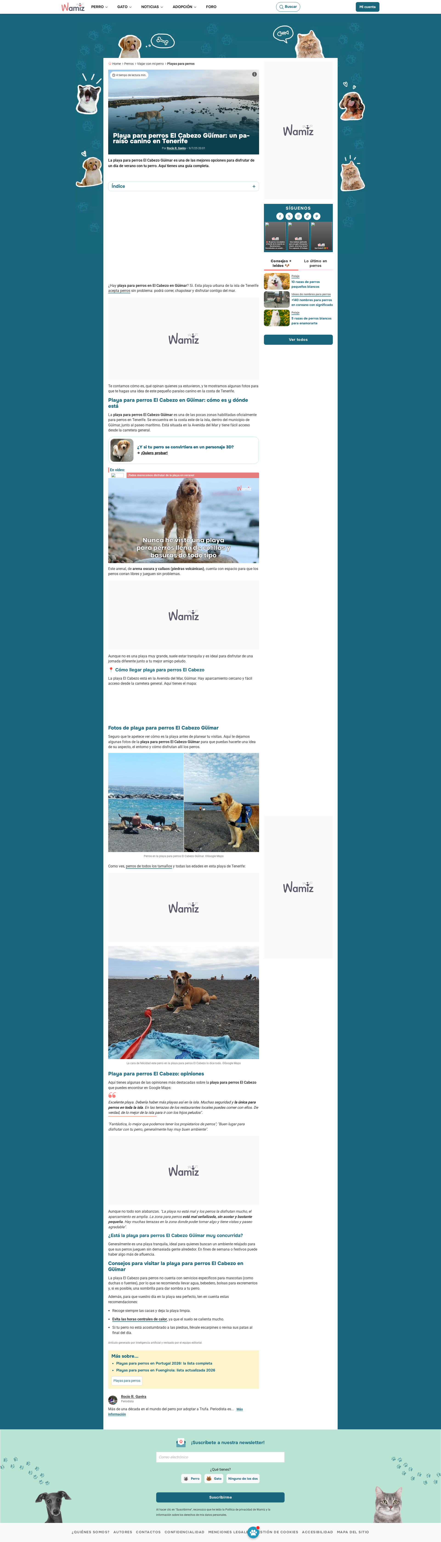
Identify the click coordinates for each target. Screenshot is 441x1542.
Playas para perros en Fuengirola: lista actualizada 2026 (165, 1370)
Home (116, 64)
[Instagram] (298, 216)
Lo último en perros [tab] (315, 263)
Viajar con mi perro (150, 64)
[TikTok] (307, 216)
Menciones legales (230, 1532)
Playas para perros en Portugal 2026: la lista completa (164, 1363)
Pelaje (295, 276)
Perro (195, 1478)
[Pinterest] (316, 216)
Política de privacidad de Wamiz (245, 1509)
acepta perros (119, 290)
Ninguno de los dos (243, 1478)
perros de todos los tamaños (149, 866)
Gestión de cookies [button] (276, 1532)
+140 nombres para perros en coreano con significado (312, 302)
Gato (217, 1478)
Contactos (148, 1532)
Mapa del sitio (353, 1532)
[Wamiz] (73, 7)
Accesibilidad (317, 1532)
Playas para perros (181, 64)
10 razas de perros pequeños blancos (305, 284)
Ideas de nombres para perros (311, 294)
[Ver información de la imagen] (254, 74)
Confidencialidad (185, 1532)
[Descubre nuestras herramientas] (253, 1532)
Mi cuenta (367, 7)
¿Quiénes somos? (91, 1532)
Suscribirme (220, 1497)
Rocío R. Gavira (176, 148)
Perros (129, 64)
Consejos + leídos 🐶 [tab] (281, 263)
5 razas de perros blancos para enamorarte (311, 320)
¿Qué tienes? (220, 1469)
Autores (123, 1532)
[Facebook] (280, 216)
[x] (289, 216)
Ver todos (298, 339)
